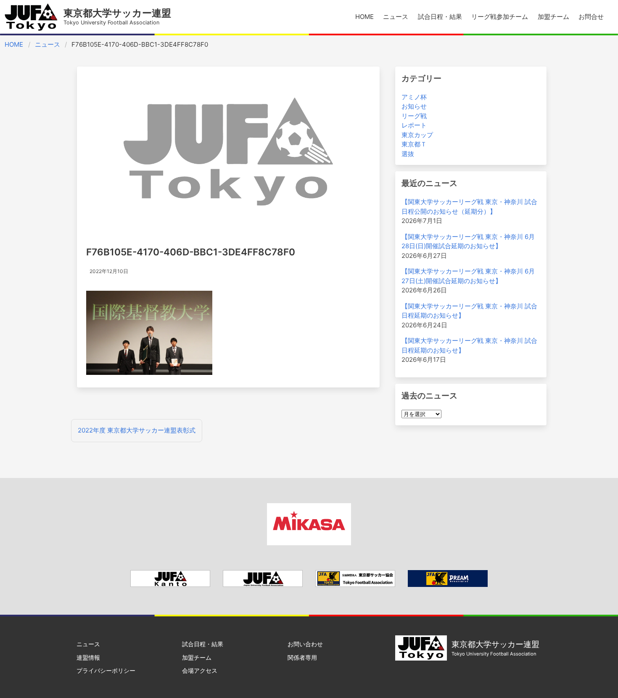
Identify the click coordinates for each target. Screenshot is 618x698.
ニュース (395, 17)
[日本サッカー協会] (448, 585)
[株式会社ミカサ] (309, 543)
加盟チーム (553, 17)
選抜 (407, 154)
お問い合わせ (305, 644)
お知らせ (414, 106)
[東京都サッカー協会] (355, 585)
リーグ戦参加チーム (499, 17)
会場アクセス (199, 670)
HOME (364, 17)
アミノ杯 (414, 97)
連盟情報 (88, 657)
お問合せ (591, 17)
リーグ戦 (414, 116)
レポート (414, 125)
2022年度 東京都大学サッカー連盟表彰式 (136, 430)
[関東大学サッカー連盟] (170, 585)
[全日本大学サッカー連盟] (263, 585)
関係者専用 (302, 657)
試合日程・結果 (440, 17)
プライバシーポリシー (106, 670)
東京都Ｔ (414, 144)
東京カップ (417, 135)
